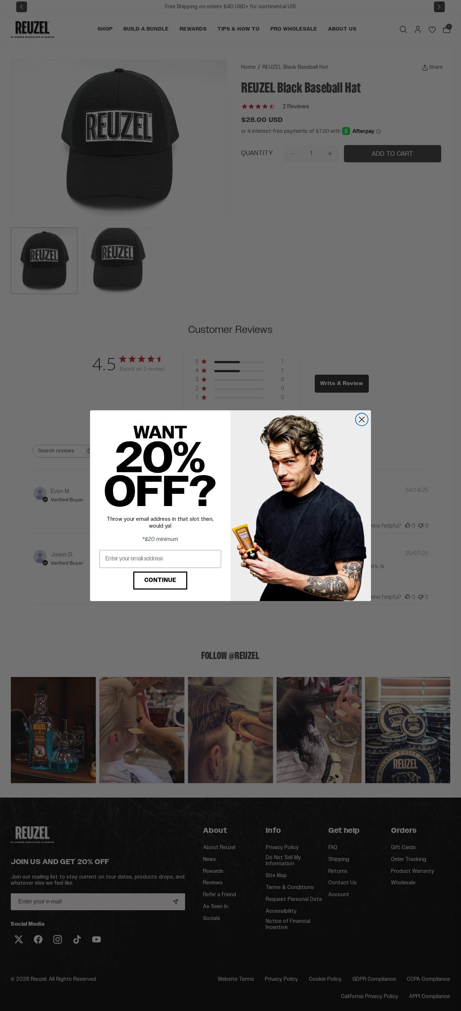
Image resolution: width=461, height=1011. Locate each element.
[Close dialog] (361, 419)
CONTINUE (160, 580)
